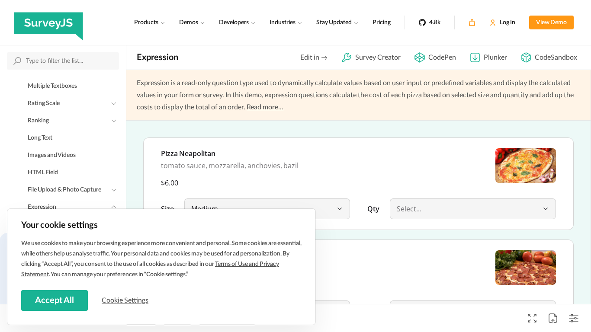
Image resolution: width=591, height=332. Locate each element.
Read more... (265, 107)
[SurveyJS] (48, 22)
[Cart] (472, 22)
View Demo (551, 22)
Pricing (382, 22)
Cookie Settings (125, 300)
